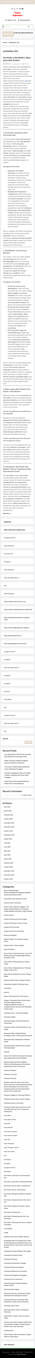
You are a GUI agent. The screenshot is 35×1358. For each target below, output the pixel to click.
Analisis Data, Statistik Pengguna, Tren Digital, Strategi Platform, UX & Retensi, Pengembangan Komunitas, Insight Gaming (18, 909)
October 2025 (8, 831)
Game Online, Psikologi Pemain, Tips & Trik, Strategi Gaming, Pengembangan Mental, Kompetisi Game (18, 956)
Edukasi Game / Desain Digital (14, 945)
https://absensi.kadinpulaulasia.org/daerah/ (18, 609)
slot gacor (7, 562)
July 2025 (7, 843)
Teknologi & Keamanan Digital (13, 1267)
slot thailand (8, 1229)
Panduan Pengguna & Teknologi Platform (17, 1095)
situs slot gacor (9, 546)
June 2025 (7, 847)
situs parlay (7, 699)
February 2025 (8, 863)
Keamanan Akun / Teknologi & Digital (16, 1013)
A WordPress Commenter (12, 795)
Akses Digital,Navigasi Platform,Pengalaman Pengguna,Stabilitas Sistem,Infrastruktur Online (17, 893)
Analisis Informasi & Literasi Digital (15, 919)
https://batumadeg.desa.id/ (12, 636)
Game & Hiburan (9, 949)
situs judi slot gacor (10, 1131)
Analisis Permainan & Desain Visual (15, 923)
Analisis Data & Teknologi (12, 903)
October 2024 (8, 879)
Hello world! (27, 795)
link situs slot (8, 554)
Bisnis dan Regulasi (10, 935)
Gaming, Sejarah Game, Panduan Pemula (17, 980)
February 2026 (8, 815)
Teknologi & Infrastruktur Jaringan (15, 1263)
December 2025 (9, 823)
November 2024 (9, 875)
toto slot (7, 691)
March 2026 (8, 811)
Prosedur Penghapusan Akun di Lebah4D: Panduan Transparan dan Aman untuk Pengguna (17, 2)
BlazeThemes (21, 1354)
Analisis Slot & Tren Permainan (14, 931)
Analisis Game (8, 915)
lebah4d (6, 1052)
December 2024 (9, 871)
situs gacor (7, 1115)
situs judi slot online (10, 1135)
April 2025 (7, 855)
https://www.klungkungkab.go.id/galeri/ (16, 628)
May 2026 (7, 807)
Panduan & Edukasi (10, 1070)
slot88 (6, 1233)
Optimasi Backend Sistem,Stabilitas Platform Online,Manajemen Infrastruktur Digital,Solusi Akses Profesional (17, 1064)
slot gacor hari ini (9, 538)
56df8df (7, 64)
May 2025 (7, 851)
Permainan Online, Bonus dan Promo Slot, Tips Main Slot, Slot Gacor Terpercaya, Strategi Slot (17, 1109)
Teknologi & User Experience (13, 1279)
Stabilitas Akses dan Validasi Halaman (16, 1237)
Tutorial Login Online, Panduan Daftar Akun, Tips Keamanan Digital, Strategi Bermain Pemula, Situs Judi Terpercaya (18, 1324)
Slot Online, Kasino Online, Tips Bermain (17, 1186)
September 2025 (9, 835)
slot (26, 81)
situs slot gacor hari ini (11, 578)
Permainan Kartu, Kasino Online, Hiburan (17, 1099)
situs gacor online (10, 1119)
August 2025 (8, 839)
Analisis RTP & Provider (11, 927)
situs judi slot (8, 1127)
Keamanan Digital (9, 1017)
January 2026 (8, 819)
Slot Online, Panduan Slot (12, 1212)
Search (5, 739)
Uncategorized (8, 1330)
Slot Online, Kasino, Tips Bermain (14, 1190)
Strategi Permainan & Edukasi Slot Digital (17, 1251)
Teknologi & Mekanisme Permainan (15, 1271)
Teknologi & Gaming (10, 1259)
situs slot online (9, 1151)
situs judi (7, 1123)
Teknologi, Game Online (11, 1306)
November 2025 (9, 827)
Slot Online (7, 1171)
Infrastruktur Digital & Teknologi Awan (16, 984)
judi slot (6, 992)
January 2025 (8, 867)
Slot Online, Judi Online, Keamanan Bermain (18, 1182)
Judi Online (7, 988)
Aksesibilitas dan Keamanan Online (15, 899)
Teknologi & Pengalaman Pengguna (15, 1275)
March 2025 (8, 859)
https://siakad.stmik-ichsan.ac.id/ (15, 601)
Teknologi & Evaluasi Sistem (13, 1255)
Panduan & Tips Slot (10, 1074)
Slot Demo (7, 1159)
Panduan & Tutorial (10, 1078)
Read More (6, 513)
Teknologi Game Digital (11, 1289)
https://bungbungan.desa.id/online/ (15, 643)
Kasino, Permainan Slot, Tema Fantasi (16, 996)
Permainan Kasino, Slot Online (14, 1103)
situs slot (7, 1139)
